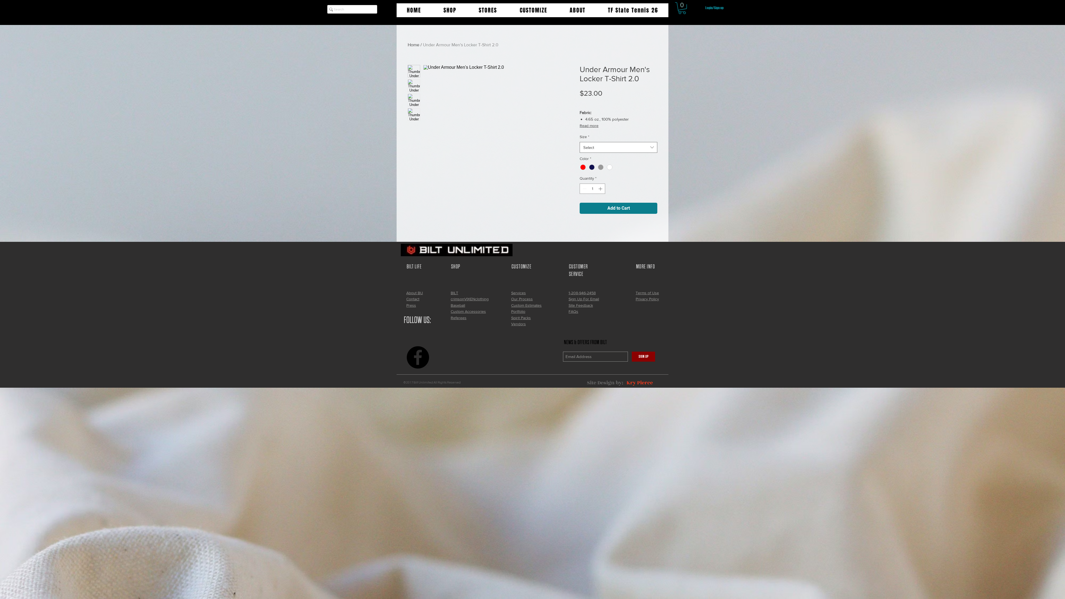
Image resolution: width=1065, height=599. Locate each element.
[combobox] (618, 147)
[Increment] (600, 189)
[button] (449, 10)
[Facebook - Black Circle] (418, 357)
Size (584, 136)
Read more (589, 125)
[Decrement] (583, 189)
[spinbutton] (592, 189)
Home (413, 44)
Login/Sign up (714, 8)
